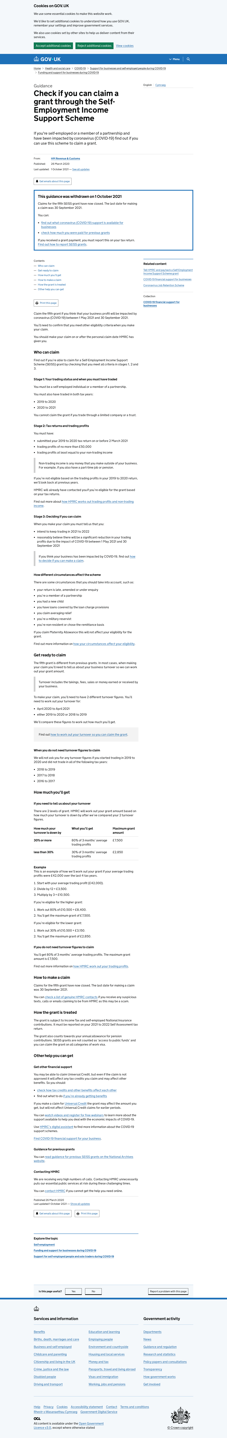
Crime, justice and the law (51, 1369)
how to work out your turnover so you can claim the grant (89, 734)
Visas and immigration (103, 1377)
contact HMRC (55, 1191)
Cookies (62, 1407)
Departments (152, 1332)
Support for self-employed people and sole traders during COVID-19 (74, 1256)
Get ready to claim (48, 270)
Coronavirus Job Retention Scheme (163, 285)
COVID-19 (80, 68)
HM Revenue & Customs (65, 158)
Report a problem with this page (168, 1291)
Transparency (152, 1369)
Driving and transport (48, 1384)
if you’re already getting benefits (85, 1096)
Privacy (49, 1407)
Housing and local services (107, 1354)
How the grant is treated (52, 284)
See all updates (81, 169)
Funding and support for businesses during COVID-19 (68, 72)
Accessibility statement (87, 1407)
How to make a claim (49, 280)
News (147, 1339)
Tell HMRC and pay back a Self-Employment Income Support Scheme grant (168, 271)
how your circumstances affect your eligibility (104, 644)
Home (37, 68)
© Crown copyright (180, 1428)
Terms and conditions (134, 1407)
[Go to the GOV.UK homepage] (47, 59)
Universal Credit (76, 1103)
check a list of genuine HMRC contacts (71, 997)
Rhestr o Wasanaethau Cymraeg (55, 1412)
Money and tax (99, 1362)
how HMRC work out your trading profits (100, 966)
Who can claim (46, 265)
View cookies (125, 45)
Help (37, 1407)
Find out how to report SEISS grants (62, 244)
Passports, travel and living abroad (112, 1369)
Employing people (101, 1339)
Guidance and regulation (160, 1347)
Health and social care (57, 68)
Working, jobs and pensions (107, 1384)
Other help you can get (51, 289)
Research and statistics (159, 1354)
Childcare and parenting (50, 1354)
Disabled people (45, 1377)
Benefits (39, 1332)
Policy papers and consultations (165, 1362)
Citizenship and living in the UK (54, 1362)
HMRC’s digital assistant (56, 1127)
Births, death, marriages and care (56, 1339)
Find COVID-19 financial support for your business (67, 1138)
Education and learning (104, 1332)
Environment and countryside (108, 1347)
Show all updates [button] (80, 1203)
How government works (159, 1377)
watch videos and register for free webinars (74, 1115)
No (97, 1291)
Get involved (151, 1384)
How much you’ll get (49, 275)
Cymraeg (160, 85)
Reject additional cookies (94, 46)
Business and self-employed (53, 1347)
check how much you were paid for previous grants (75, 233)
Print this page (48, 302)
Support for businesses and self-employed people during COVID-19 (128, 68)
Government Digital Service (98, 1412)
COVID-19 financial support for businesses (167, 279)
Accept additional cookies (53, 46)
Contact (111, 1407)
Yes (77, 1291)
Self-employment (44, 1244)
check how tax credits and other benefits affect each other (77, 1090)
